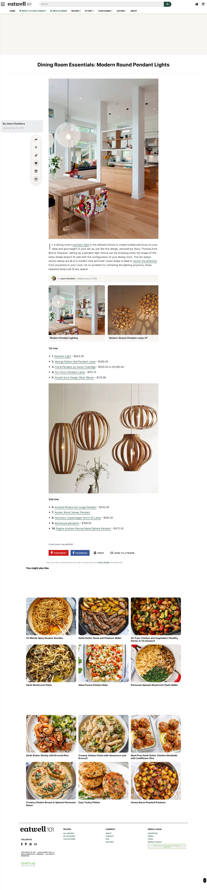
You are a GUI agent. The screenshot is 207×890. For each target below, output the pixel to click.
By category (69, 836)
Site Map (110, 842)
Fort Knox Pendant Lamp (70, 372)
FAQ (107, 839)
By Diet (89, 11)
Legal (150, 839)
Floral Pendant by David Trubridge (75, 367)
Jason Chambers (15, 123)
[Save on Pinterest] (36, 147)
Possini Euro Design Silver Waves (74, 377)
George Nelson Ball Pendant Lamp (75, 361)
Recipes (75, 11)
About (133, 11)
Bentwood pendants (67, 523)
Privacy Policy (155, 842)
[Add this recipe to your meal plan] (36, 179)
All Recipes (68, 833)
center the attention (145, 261)
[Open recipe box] (36, 171)
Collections (69, 839)
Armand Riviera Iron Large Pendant (75, 507)
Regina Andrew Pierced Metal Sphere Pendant (83, 528)
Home (12, 11)
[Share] (36, 139)
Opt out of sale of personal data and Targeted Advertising (167, 846)
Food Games (104, 11)
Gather (121, 11)
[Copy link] (36, 155)
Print (100, 553)
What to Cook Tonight (33, 11)
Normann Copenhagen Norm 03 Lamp (78, 517)
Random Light (62, 356)
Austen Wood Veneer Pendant (72, 512)
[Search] (167, 4)
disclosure (103, 562)
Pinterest (59, 553)
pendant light (81, 244)
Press (150, 836)
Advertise (152, 833)
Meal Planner (59, 11)
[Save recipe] (36, 163)
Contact (110, 836)
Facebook (80, 553)
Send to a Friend (123, 553)
